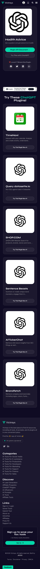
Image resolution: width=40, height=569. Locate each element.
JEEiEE (20, 555)
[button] (32, 2)
